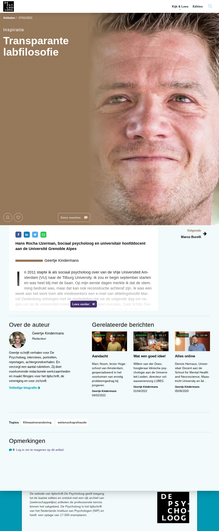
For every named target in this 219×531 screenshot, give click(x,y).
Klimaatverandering (37, 422)
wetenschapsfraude (72, 422)
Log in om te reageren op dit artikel (40, 449)
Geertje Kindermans (104, 391)
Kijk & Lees (180, 6)
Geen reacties (71, 217)
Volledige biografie (23, 387)
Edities (198, 6)
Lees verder (81, 304)
